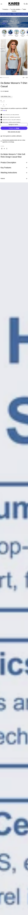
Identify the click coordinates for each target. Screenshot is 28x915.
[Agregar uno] (6, 105)
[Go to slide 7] (8, 77)
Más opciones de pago (14, 131)
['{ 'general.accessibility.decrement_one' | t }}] (1, 105)
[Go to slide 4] (4, 77)
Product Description (8, 163)
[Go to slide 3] (3, 77)
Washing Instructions (9, 173)
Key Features (6, 168)
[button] (24, 3)
